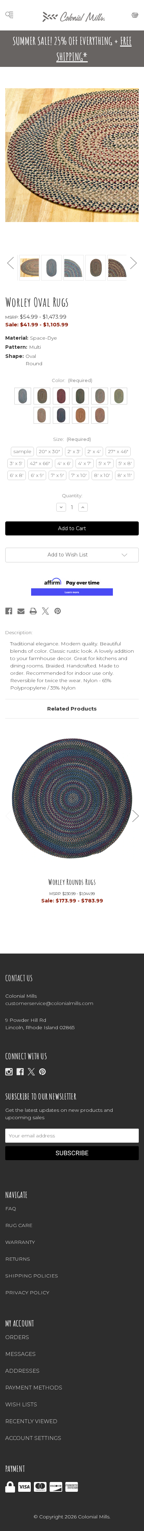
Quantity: (72, 495)
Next (134, 262)
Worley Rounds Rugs (72, 882)
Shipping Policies (31, 1276)
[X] (31, 1071)
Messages (20, 1354)
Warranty (20, 1242)
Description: (19, 632)
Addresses (22, 1370)
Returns (17, 1259)
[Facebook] (8, 611)
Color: (72, 380)
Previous (10, 262)
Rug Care (19, 1225)
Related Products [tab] (72, 708)
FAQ (10, 1208)
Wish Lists (21, 1404)
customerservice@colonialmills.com (49, 1003)
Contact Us (19, 978)
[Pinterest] (57, 611)
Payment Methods (33, 1387)
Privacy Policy (27, 1292)
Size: (72, 439)
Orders (17, 1337)
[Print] (33, 611)
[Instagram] (9, 1071)
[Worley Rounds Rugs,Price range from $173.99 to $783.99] (72, 802)
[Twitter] (45, 611)
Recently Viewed (31, 1421)
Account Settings (33, 1438)
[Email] (20, 611)
